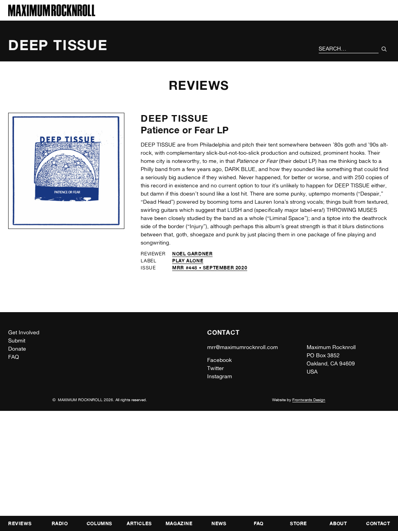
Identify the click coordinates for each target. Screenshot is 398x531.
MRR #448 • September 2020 (209, 268)
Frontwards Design (308, 399)
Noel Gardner (192, 254)
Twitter (215, 368)
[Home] (51, 14)
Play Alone (187, 261)
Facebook (219, 360)
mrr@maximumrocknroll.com (242, 347)
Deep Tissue (174, 118)
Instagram (219, 376)
